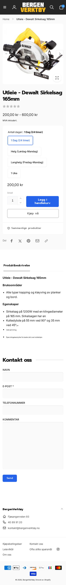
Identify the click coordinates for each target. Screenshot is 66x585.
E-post (8, 386)
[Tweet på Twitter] (20, 241)
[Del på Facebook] (11, 241)
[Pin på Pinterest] (28, 241)
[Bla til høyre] (59, 53)
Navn (6, 369)
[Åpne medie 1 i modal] (33, 54)
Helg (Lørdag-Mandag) (24, 151)
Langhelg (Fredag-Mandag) (27, 162)
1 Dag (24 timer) (20, 140)
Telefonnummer (14, 402)
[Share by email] (37, 241)
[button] (5, 7)
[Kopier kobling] (46, 241)
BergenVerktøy (29, 580)
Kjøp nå (33, 213)
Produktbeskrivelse (17, 265)
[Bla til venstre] (6, 53)
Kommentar (11, 419)
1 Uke (14, 173)
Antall (10, 193)
